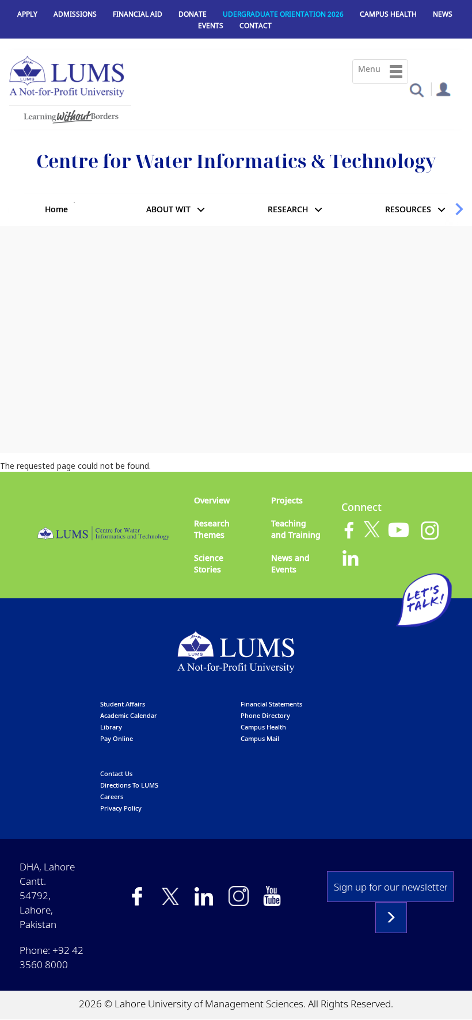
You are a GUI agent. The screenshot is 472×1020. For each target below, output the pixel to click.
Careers (111, 796)
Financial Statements (271, 704)
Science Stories (208, 563)
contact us (116, 773)
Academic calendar (128, 715)
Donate (192, 14)
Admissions (75, 14)
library (111, 727)
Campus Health (388, 14)
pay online (116, 738)
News (442, 14)
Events (210, 25)
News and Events (290, 563)
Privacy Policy (121, 808)
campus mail (260, 738)
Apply (27, 14)
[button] (416, 89)
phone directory (265, 715)
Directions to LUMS (129, 785)
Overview (212, 500)
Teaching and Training (296, 529)
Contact (255, 25)
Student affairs (122, 704)
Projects (287, 500)
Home (56, 209)
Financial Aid (137, 14)
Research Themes (212, 529)
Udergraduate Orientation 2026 (283, 14)
